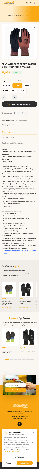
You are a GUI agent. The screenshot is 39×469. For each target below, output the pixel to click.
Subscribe (15, 390)
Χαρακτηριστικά (8, 137)
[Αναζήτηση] (27, 3)
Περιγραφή (6, 132)
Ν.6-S (27, 85)
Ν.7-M (5, 91)
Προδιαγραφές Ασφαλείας (12, 143)
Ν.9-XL (22, 91)
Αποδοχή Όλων (24, 463)
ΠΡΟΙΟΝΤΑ (19, 15)
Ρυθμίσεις (20, 457)
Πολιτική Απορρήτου (11, 452)
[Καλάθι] (30, 3)
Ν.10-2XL (6, 85)
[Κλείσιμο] (34, 432)
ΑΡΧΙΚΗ (10, 15)
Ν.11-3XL (17, 85)
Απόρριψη (10, 463)
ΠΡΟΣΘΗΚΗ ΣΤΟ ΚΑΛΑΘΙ (21, 104)
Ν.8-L (14, 91)
